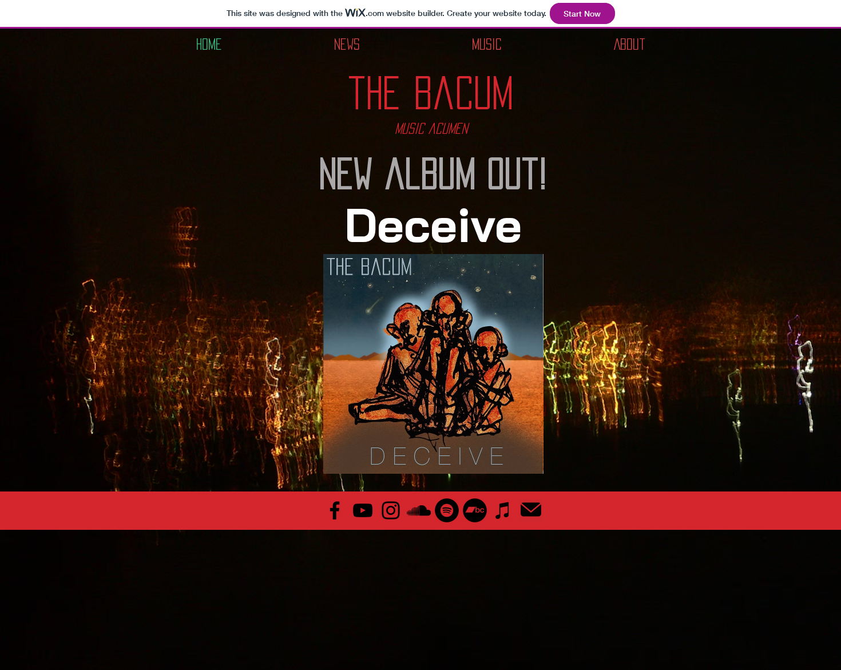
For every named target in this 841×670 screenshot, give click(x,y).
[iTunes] (503, 510)
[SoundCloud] (419, 510)
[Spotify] (447, 510)
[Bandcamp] (475, 510)
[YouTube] (363, 510)
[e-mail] (531, 510)
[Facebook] (335, 510)
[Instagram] (391, 510)
